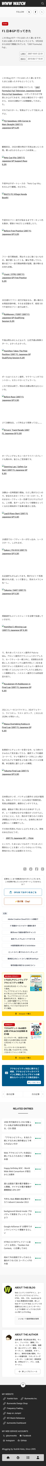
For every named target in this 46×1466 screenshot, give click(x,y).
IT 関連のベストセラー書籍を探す (23, 925)
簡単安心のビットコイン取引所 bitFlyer (23, 958)
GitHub (24, 1440)
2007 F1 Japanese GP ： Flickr (20, 838)
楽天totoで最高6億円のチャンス (23, 932)
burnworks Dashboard (16, 1423)
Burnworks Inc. (31, 1398)
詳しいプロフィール (29, 1371)
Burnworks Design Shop (17, 1403)
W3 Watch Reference (16, 1418)
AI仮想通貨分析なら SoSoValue (23, 945)
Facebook (27, 1436)
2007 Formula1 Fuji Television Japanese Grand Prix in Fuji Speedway (21, 90)
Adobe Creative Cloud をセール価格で (23, 919)
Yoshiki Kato (12, 1398)
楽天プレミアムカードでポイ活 (23, 939)
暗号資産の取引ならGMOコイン (23, 965)
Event (5, 24)
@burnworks (11, 1436)
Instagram (10, 1440)
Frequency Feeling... (15, 1408)
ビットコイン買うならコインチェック (23, 952)
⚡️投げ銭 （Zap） (23, 901)
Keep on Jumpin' (14, 1413)
